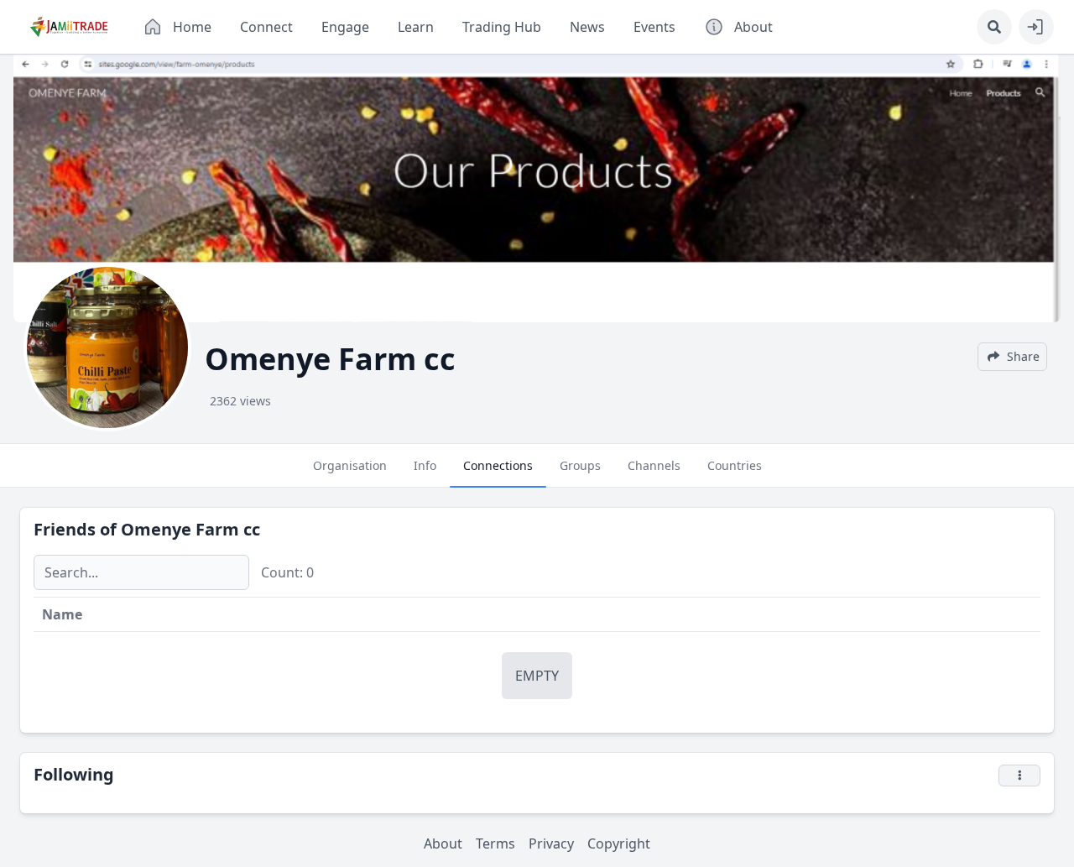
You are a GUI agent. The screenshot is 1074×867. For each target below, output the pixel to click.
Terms (495, 843)
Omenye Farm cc (190, 529)
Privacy (551, 843)
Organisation (350, 465)
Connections (498, 465)
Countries (734, 465)
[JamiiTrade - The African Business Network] (69, 27)
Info (425, 465)
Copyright (618, 843)
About (443, 843)
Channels (654, 465)
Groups (580, 465)
